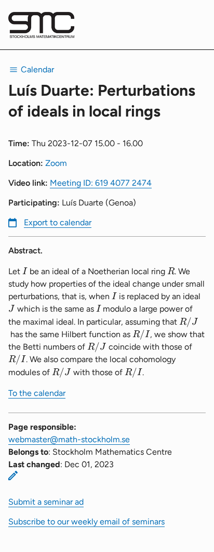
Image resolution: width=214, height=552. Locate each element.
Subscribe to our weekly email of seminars (86, 522)
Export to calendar (57, 222)
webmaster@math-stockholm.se (69, 439)
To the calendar (36, 393)
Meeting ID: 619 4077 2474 (101, 183)
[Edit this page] (13, 475)
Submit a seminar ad (46, 502)
